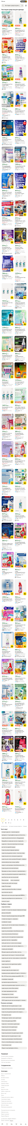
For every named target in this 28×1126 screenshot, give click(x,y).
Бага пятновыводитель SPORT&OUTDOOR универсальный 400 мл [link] (20, 809)
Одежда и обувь (5, 1083)
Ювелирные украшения (6, 1107)
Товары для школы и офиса (7, 1097)
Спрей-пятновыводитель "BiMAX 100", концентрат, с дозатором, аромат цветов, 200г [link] (19, 356)
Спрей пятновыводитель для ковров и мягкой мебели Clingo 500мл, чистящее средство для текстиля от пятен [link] (20, 572)
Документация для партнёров (8, 1060)
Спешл (7, 1124)
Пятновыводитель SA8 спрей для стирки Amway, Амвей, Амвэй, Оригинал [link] (20, 167)
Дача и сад (3, 1093)
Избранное (16, 1124)
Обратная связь (4, 1112)
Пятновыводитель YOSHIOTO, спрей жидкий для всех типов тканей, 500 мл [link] (7, 57)
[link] (10, 832)
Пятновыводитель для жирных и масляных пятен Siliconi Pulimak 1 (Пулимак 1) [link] (7, 330)
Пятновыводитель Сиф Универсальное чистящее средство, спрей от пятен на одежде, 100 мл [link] (20, 625)
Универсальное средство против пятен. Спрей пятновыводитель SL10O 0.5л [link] (7, 756)
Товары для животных (6, 1101)
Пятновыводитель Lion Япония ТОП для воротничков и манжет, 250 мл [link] (20, 461)
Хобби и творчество (5, 1091)
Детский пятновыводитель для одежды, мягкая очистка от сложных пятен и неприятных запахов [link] (7, 704)
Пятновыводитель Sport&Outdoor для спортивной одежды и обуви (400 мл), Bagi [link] (20, 731)
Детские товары (5, 1105)
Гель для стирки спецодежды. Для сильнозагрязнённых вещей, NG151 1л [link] (19, 248)
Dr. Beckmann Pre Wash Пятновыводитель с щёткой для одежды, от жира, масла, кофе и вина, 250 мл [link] (7, 731)
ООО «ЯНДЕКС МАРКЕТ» (10, 1118)
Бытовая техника (5, 1077)
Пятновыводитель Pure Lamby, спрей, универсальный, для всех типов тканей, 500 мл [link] (7, 85)
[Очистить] (22, 5)
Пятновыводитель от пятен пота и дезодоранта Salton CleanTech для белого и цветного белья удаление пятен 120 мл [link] (7, 140)
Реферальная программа (6, 1068)
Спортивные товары (5, 1099)
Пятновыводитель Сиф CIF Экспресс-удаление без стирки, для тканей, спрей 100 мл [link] (7, 783)
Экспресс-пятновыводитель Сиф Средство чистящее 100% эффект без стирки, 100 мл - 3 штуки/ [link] (20, 277)
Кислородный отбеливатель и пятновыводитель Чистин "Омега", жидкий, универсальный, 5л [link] (6, 516)
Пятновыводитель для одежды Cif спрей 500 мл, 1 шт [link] (7, 679)
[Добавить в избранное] (12, 12)
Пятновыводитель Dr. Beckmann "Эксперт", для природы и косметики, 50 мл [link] (19, 704)
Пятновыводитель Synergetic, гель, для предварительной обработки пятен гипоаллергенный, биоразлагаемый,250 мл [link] (7, 248)
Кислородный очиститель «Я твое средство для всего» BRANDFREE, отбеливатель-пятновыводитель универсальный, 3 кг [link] (6, 276)
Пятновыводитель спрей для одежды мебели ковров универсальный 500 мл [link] (20, 434)
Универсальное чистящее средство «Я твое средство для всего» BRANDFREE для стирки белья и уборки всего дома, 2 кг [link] (20, 57)
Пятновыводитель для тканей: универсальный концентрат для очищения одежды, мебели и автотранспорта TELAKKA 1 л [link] (7, 599)
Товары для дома (5, 1085)
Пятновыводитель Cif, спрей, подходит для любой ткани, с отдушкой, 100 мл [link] (20, 31)
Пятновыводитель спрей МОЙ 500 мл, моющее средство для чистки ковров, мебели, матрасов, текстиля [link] (7, 489)
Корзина (21, 1124)
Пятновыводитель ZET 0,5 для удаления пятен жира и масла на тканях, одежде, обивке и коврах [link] (20, 330)
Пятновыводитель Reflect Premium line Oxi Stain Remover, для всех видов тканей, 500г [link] (7, 220)
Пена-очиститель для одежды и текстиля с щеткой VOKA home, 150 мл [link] (7, 193)
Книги (2, 1095)
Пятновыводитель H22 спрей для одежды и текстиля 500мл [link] (7, 356)
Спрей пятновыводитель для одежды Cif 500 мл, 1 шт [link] (7, 572)
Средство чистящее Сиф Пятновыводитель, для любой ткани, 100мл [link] (20, 516)
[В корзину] (12, 25)
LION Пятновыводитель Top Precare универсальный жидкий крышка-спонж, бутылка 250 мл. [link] (20, 599)
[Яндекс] (11, 1120)
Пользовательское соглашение (8, 1110)
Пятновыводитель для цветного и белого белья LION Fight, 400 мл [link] (20, 111)
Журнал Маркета (5, 1116)
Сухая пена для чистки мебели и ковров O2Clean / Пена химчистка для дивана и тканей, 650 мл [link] (20, 679)
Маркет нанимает (5, 1114)
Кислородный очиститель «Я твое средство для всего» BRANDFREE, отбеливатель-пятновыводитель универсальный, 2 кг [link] (19, 140)
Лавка (11, 1124)
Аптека (2, 1087)
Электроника (4, 1081)
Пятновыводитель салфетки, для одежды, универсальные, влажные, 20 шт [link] (20, 756)
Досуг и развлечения (6, 1073)
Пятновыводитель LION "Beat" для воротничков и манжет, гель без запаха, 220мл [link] (7, 461)
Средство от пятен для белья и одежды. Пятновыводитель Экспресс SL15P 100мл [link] (20, 783)
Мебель (3, 1075)
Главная (2, 1124)
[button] (26, 6)
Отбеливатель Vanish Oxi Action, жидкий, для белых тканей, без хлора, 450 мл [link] (20, 85)
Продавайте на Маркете (6, 1058)
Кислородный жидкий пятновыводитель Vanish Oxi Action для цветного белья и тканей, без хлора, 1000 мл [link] (7, 625)
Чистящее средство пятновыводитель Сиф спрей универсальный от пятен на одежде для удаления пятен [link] (7, 111)
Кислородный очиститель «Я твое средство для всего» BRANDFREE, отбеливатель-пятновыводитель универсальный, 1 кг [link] (19, 193)
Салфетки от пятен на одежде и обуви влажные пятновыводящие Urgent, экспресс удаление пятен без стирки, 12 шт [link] (7, 31)
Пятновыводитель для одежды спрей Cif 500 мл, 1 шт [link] (20, 543)
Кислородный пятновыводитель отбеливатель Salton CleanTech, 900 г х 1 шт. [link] (20, 652)
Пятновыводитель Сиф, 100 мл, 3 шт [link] (7, 303)
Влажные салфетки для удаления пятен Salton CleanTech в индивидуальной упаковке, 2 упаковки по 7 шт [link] (7, 544)
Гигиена (3, 1079)
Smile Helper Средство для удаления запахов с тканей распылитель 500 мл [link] (20, 408)
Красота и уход (4, 1089)
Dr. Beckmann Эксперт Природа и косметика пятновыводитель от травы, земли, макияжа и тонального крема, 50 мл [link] (20, 489)
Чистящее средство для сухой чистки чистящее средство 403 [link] (19, 382)
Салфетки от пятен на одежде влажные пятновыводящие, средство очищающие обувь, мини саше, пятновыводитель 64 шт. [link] (7, 434)
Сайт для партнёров (5, 1062)
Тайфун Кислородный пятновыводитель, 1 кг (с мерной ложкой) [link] (20, 303)
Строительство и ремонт (6, 1103)
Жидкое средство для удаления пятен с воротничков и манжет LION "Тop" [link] (7, 809)
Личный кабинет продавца (7, 1056)
